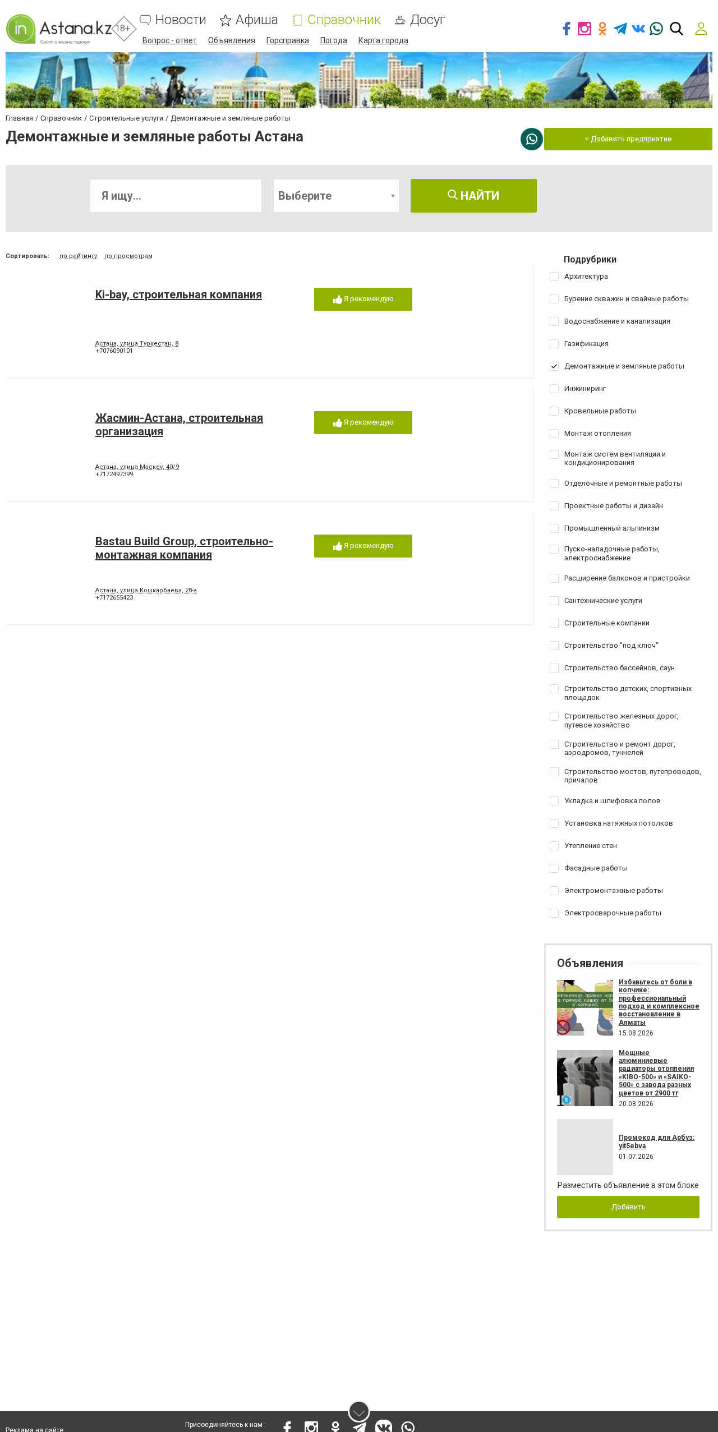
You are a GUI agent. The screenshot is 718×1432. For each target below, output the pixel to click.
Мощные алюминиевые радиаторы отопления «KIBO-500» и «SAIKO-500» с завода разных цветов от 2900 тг (656, 1073)
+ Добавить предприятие (628, 139)
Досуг (427, 19)
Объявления (231, 40)
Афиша (257, 19)
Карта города (383, 40)
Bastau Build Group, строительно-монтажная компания (184, 548)
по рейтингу (78, 256)
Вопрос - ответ (169, 40)
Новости (180, 19)
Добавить (628, 1207)
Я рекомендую (368, 298)
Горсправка (287, 40)
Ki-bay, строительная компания (178, 294)
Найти (478, 195)
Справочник (344, 19)
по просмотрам (128, 256)
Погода (333, 40)
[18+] (59, 28)
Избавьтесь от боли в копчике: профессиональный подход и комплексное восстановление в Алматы (659, 1002)
